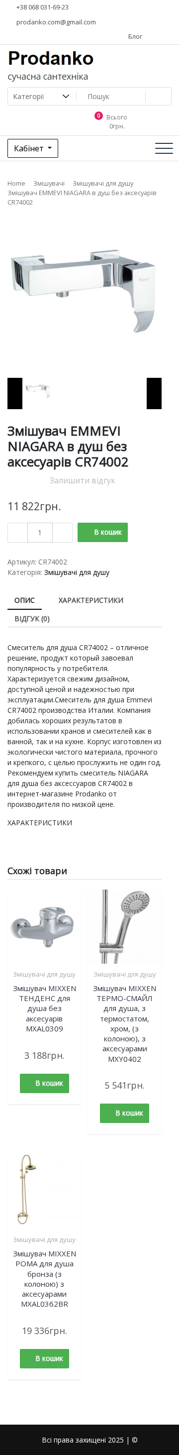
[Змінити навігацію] (164, 148)
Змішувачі (49, 183)
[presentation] (14, 393)
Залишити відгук (82, 480)
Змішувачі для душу (103, 183)
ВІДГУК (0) (32, 618)
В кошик (108, 532)
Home (16, 183)
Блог (134, 36)
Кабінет (30, 148)
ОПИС (24, 600)
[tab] (24, 600)
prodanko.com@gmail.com (55, 21)
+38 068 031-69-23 (42, 6)
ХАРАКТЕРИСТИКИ (91, 600)
